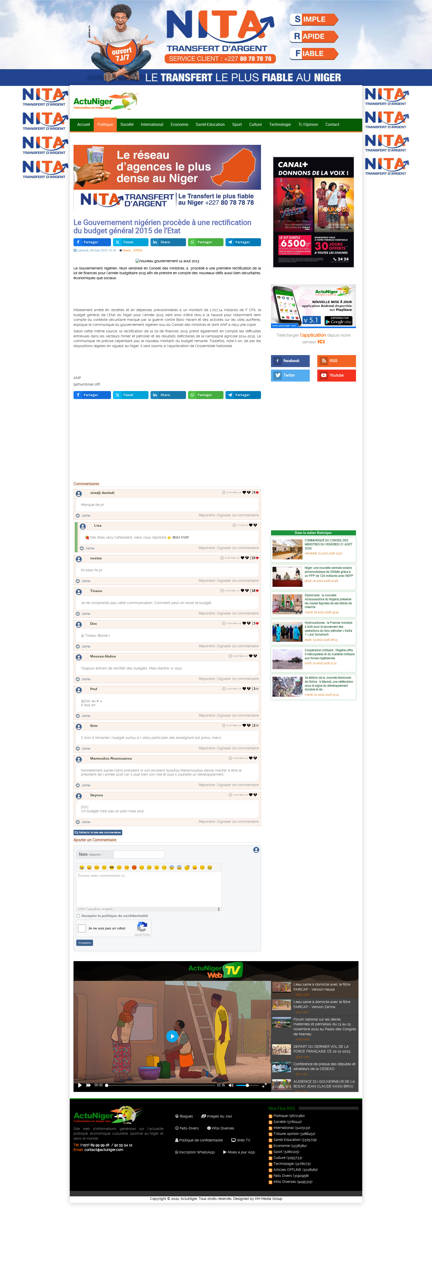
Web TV (243, 1140)
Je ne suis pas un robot (106, 928)
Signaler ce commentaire (238, 515)
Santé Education (287, 1140)
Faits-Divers (189, 1128)
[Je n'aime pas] (249, 492)
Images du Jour (219, 1116)
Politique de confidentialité (200, 1140)
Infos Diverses (222, 1128)
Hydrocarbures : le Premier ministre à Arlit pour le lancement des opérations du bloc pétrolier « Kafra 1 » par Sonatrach (328, 628)
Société (127, 124)
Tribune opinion (286, 1134)
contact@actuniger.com (103, 1150)
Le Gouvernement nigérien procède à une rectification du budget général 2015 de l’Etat (163, 226)
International (152, 124)
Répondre (207, 515)
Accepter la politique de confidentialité (115, 916)
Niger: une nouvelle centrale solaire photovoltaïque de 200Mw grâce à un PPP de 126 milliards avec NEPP (329, 571)
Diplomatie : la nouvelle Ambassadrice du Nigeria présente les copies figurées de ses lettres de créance (328, 601)
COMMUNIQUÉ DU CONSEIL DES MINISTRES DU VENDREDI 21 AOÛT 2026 (328, 544)
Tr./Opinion (308, 124)
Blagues (186, 1116)
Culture (255, 124)
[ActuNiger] (108, 100)
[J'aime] (244, 492)
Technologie (280, 124)
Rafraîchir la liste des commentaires (100, 832)
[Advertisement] (161, 293)
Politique (105, 124)
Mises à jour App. (241, 1152)
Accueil (83, 124)
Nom (90, 854)
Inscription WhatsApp (196, 1152)
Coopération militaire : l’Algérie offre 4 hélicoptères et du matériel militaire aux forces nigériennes (329, 654)
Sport (237, 124)
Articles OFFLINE (287, 1170)
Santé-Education (210, 124)
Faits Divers (282, 1176)
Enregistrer (84, 942)
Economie (179, 124)
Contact (332, 124)
